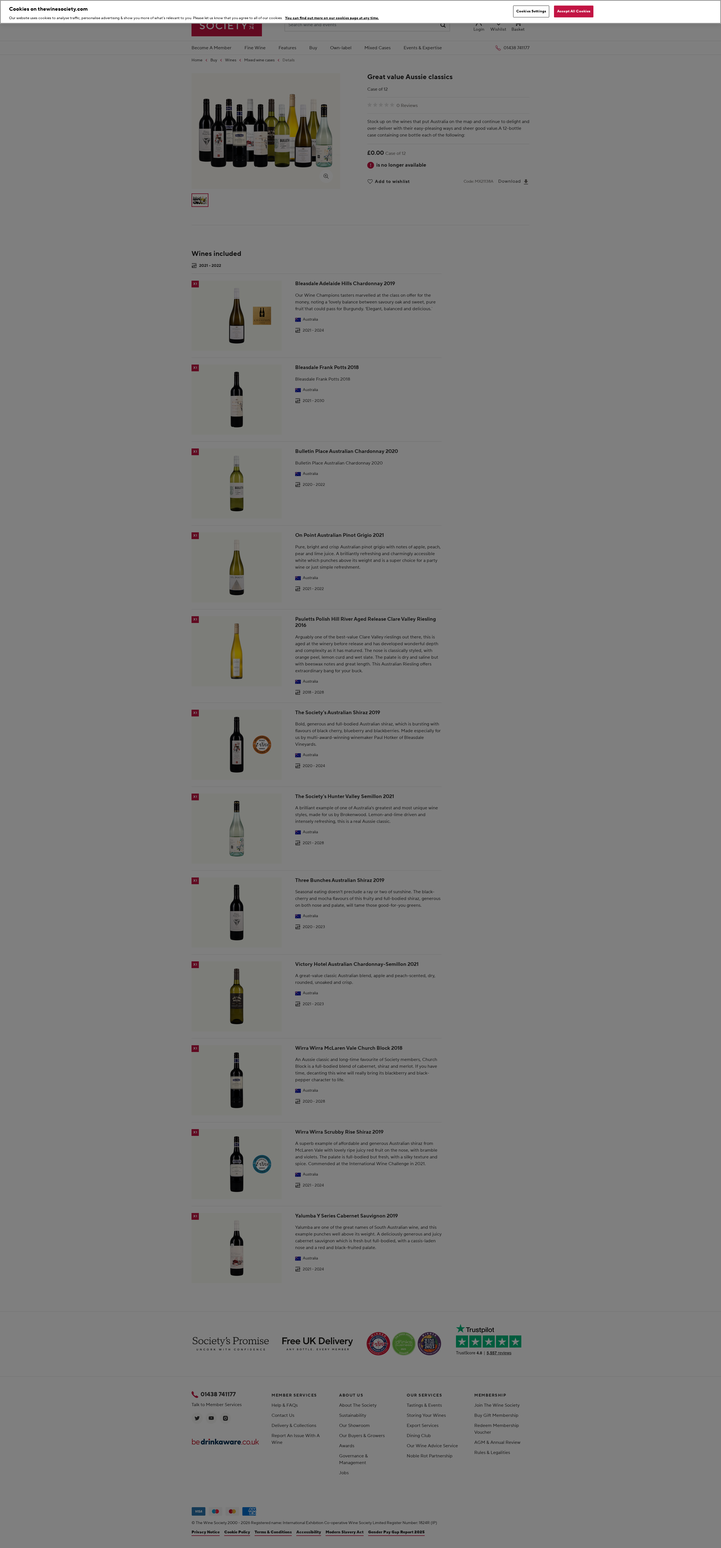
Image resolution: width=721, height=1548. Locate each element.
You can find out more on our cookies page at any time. (332, 18)
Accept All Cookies (573, 11)
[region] (360, 12)
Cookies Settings (531, 11)
